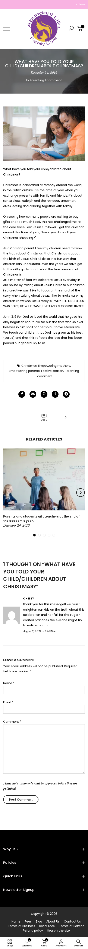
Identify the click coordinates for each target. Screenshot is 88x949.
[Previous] (7, 492)
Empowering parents (24, 371)
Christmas (29, 366)
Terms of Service (71, 926)
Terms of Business (21, 926)
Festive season (52, 371)
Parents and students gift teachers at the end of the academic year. (41, 518)
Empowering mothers (54, 366)
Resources (47, 926)
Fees (28, 921)
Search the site (58, 930)
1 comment (53, 80)
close (8, 4)
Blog (39, 921)
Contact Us (72, 921)
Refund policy (33, 930)
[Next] (80, 492)
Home (16, 921)
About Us (53, 921)
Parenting (37, 80)
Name (9, 683)
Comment (12, 721)
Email (8, 702)
